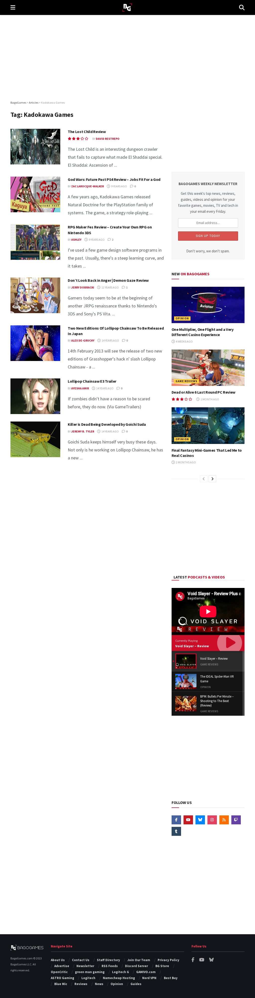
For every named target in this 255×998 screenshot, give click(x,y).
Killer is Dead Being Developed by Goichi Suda (107, 424)
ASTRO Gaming (62, 978)
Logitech (88, 978)
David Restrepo (108, 139)
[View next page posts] (212, 478)
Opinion (182, 318)
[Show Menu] (12, 7)
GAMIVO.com (146, 972)
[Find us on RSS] (224, 819)
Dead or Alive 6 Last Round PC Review (203, 392)
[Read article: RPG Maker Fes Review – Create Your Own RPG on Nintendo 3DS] (35, 242)
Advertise (61, 966)
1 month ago (209, 399)
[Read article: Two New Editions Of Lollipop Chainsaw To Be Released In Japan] (35, 343)
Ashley (76, 239)
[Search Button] (242, 7)
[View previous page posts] (203, 478)
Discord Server (136, 966)
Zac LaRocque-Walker (87, 186)
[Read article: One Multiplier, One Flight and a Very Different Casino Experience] (208, 305)
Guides (135, 984)
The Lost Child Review (87, 131)
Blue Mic (60, 984)
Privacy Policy (168, 960)
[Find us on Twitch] (236, 819)
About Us (58, 960)
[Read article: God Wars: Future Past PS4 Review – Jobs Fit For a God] (35, 194)
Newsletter (85, 966)
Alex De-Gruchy (82, 340)
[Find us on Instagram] (212, 819)
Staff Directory (108, 960)
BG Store (162, 966)
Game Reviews (186, 381)
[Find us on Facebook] (176, 819)
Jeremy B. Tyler (82, 431)
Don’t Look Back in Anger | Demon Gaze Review (108, 280)
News (99, 984)
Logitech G (120, 972)
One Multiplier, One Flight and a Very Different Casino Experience (203, 332)
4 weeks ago (184, 341)
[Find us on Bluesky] (200, 819)
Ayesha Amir (80, 388)
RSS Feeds (110, 966)
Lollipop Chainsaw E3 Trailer (92, 381)
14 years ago (110, 340)
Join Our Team (138, 960)
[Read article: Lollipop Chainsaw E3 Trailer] (35, 396)
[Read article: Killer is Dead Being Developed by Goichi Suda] (35, 439)
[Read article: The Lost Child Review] (35, 146)
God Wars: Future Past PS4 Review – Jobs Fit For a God (114, 179)
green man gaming (90, 972)
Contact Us (80, 960)
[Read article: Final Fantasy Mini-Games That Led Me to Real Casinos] (208, 425)
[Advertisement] (127, 57)
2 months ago (185, 462)
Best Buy (171, 978)
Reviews (80, 984)
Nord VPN (149, 978)
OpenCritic (59, 972)
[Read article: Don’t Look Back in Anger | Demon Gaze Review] (35, 295)
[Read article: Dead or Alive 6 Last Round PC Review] (208, 368)
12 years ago (110, 287)
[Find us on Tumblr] (176, 831)
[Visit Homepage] (127, 7)
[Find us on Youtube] (188, 819)
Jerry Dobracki (82, 287)
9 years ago (119, 186)
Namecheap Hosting (119, 978)
